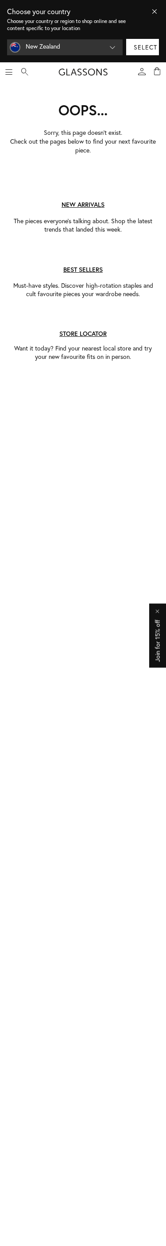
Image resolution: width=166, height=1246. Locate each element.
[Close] (154, 11)
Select (145, 47)
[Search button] (24, 72)
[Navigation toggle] (9, 72)
